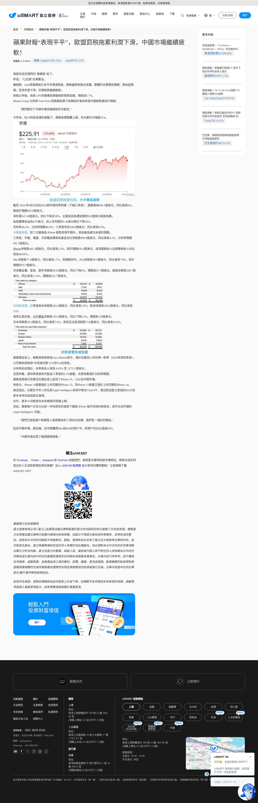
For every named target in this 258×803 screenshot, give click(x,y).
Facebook (22, 460)
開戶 (245, 15)
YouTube (63, 460)
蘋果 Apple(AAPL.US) (47, 60)
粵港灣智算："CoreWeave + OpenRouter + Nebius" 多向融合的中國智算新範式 (221, 47)
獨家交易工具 (20, 718)
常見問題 (18, 712)
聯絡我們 (38, 712)
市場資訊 (29, 29)
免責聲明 (53, 705)
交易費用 (18, 705)
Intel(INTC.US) (75, 60)
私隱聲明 (53, 712)
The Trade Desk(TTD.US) (219, 98)
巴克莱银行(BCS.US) (217, 143)
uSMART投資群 (71, 465)
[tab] (131, 706)
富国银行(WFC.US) (216, 75)
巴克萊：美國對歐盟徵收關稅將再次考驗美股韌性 (220, 137)
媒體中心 (38, 718)
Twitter (35, 460)
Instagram (47, 460)
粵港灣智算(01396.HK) (218, 53)
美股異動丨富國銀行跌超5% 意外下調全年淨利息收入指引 (221, 70)
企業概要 (38, 705)
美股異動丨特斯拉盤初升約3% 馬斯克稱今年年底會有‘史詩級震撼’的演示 (221, 114)
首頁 (15, 29)
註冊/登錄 (227, 15)
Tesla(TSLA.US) (213, 120)
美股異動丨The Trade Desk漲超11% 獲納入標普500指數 (221, 92)
